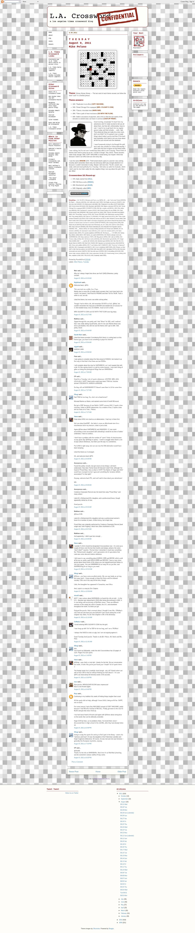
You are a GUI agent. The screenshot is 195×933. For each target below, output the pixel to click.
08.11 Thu (123, 867)
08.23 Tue (123, 830)
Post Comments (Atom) (102, 779)
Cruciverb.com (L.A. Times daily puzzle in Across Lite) (54, 62)
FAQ (50, 38)
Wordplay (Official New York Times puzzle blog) (54, 105)
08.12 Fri (123, 864)
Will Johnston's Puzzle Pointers (54, 144)
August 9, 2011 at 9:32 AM (82, 507)
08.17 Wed (123, 850)
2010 (121, 920)
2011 (121, 793)
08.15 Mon (123, 855)
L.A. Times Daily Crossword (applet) (55, 68)
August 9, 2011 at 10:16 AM (83, 569)
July (122, 899)
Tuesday (86, 262)
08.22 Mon (123, 833)
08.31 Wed (123, 804)
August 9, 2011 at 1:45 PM (82, 655)
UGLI (90, 179)
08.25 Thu (123, 824)
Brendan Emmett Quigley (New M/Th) (54, 154)
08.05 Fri (123, 884)
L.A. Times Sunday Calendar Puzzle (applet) (54, 75)
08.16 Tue (123, 853)
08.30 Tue (123, 807)
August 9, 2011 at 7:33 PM (82, 744)
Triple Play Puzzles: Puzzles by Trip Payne (55, 184)
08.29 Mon (123, 810)
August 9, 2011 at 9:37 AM (82, 529)
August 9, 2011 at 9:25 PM (82, 757)
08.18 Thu (123, 847)
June (122, 902)
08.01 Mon (123, 895)
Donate (51, 44)
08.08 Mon (123, 875)
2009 (121, 922)
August (123, 802)
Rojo (75, 693)
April (122, 907)
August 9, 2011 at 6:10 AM (82, 278)
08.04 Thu (123, 887)
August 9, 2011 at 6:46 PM (82, 689)
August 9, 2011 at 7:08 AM (82, 372)
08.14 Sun (123, 858)
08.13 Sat (123, 861)
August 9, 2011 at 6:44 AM (82, 330)
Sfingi (76, 394)
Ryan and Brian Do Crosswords (54, 123)
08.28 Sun (123, 815)
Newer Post (73, 772)
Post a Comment (77, 762)
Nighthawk (77, 282)
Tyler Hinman (53, 119)
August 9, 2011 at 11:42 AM (83, 641)
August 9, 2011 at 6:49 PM (82, 728)
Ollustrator (96, 928)
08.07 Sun (123, 878)
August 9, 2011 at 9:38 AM (82, 539)
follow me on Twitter (71, 793)
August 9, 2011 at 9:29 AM (82, 485)
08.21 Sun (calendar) (127, 835)
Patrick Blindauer (52, 115)
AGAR (90, 185)
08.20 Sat (123, 841)
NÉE (89, 188)
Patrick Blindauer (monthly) (52, 173)
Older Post (122, 772)
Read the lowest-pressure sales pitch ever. (139, 90)
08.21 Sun (123, 838)
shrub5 (76, 595)
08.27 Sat (123, 818)
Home (98, 772)
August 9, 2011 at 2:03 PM (82, 677)
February (124, 913)
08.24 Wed (123, 827)
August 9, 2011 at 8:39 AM (82, 459)
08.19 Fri (123, 844)
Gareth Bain (78, 335)
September (124, 799)
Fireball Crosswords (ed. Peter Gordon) (54, 161)
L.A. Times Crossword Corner (55, 128)
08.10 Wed (123, 870)
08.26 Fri (123, 821)
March (123, 910)
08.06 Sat (123, 881)
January (124, 916)
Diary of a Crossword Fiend (54, 92)
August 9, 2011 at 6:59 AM (82, 352)
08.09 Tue (74, 37)
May (122, 905)
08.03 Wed (123, 890)
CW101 (51, 41)
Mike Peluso (78, 262)
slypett (76, 346)
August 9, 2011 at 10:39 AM (83, 591)
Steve (76, 416)
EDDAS (90, 182)
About (51, 35)
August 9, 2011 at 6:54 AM (82, 342)
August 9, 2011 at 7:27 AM (82, 390)
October (124, 796)
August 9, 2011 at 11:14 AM (83, 617)
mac (75, 682)
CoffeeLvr (77, 622)
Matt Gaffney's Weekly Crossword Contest (55, 167)
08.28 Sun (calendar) (127, 813)
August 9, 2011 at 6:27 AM (82, 314)
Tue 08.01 (123, 893)
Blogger (111, 928)
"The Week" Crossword (53, 178)
